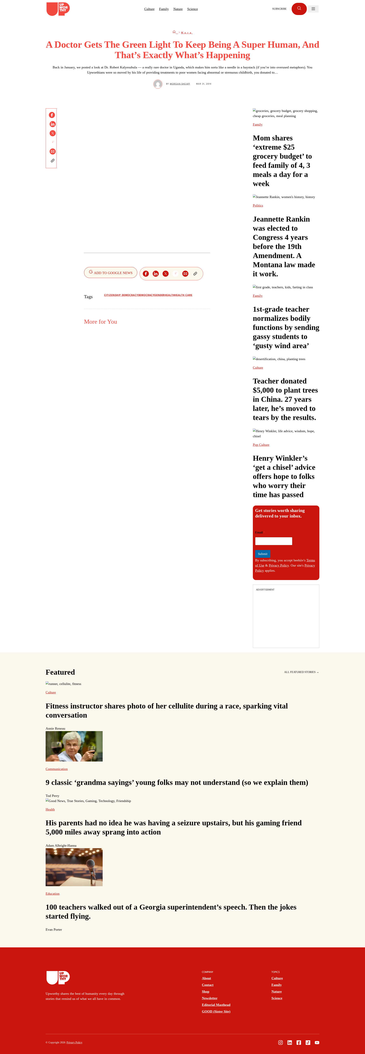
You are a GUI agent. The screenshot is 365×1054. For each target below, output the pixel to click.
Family (164, 9)
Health (50, 809)
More (187, 33)
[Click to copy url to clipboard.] (53, 161)
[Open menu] (313, 9)
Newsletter (209, 998)
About (206, 978)
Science (192, 9)
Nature (178, 9)
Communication (57, 769)
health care (183, 295)
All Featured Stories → (301, 672)
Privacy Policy (279, 565)
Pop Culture (261, 445)
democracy (146, 295)
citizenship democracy (121, 295)
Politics (258, 205)
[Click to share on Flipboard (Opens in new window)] (53, 142)
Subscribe (279, 8)
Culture (149, 9)
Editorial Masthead (216, 1005)
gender (159, 295)
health (170, 295)
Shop (205, 991)
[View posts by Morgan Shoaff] (158, 84)
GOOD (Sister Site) (216, 1011)
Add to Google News (113, 273)
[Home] (175, 33)
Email (260, 532)
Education (53, 894)
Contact (207, 985)
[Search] (299, 9)
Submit (262, 554)
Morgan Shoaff (180, 84)
